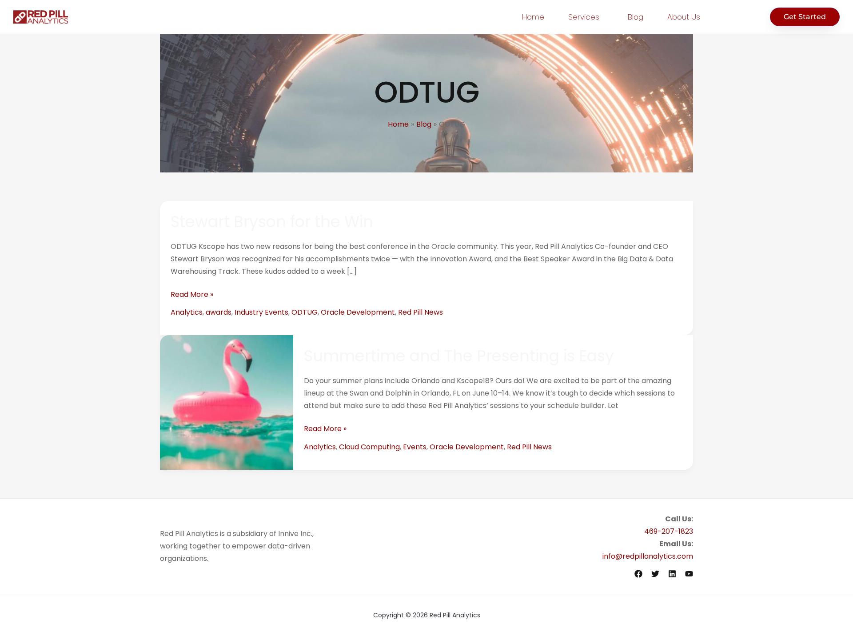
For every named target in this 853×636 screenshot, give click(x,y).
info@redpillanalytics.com (647, 556)
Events (414, 447)
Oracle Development (358, 312)
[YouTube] (689, 574)
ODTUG (304, 312)
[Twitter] (655, 574)
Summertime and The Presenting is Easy (459, 356)
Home (533, 17)
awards (218, 312)
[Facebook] (638, 574)
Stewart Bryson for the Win (272, 221)
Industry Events (261, 312)
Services (583, 17)
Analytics (187, 312)
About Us (683, 17)
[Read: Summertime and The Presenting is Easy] (226, 402)
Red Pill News (420, 312)
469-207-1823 (668, 531)
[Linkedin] (672, 574)
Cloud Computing (369, 447)
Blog (635, 17)
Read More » (192, 294)
